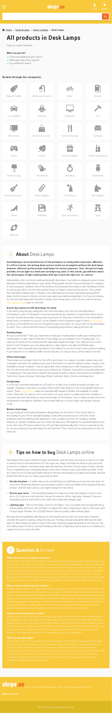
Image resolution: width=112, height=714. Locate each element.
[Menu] (4, 7)
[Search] (105, 16)
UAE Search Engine (16, 302)
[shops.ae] (56, 7)
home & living (96, 320)
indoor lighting (28, 391)
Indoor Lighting (40, 30)
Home (9, 30)
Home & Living (22, 30)
